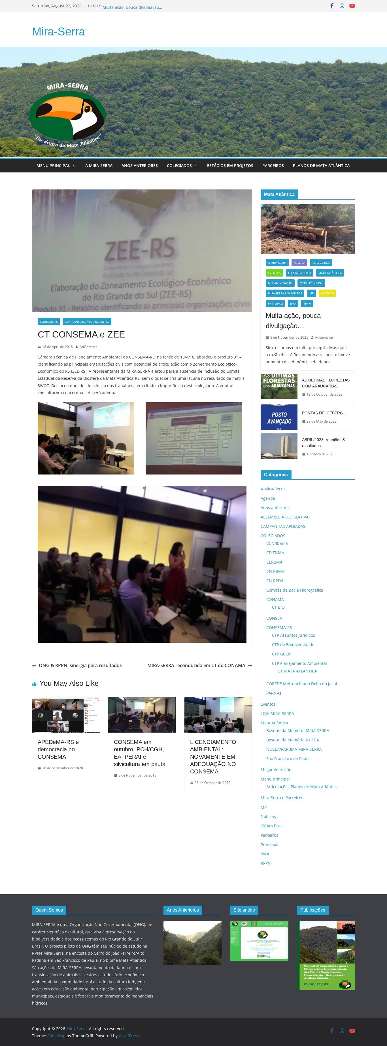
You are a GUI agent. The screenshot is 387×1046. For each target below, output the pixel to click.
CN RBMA (275, 571)
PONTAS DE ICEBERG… (324, 413)
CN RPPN (274, 580)
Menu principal (53, 165)
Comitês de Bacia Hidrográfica (294, 590)
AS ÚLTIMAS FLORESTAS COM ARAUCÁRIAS (326, 383)
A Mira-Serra (98, 165)
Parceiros (273, 165)
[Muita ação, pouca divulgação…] (308, 229)
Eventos (274, 273)
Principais (275, 303)
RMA (293, 303)
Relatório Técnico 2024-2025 (129, 6)
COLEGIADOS (321, 263)
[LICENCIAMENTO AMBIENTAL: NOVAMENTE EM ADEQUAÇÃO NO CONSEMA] (218, 701)
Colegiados (179, 165)
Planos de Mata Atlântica (321, 165)
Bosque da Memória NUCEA (292, 740)
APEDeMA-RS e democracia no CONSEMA (58, 749)
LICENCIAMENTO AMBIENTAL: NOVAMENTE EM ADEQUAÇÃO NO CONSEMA (213, 757)
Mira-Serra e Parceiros (285, 293)
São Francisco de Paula (288, 758)
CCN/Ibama (277, 543)
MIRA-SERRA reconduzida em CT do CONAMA (196, 665)
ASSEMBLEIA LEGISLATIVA (285, 517)
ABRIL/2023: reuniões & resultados (323, 442)
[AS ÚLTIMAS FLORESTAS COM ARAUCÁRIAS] (279, 387)
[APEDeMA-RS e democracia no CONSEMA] (66, 701)
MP (311, 293)
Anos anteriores (276, 507)
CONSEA (274, 618)
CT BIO (278, 607)
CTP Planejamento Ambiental (87, 322)
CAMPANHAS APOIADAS (283, 526)
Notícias (327, 293)
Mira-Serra (58, 31)
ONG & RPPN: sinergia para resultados (80, 665)
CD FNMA (275, 552)
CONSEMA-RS (49, 322)
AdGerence (88, 346)
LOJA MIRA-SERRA (299, 273)
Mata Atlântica (330, 273)
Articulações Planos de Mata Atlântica (302, 786)
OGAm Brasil (273, 825)
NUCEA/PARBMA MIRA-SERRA (294, 749)
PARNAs (273, 693)
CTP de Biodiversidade (293, 644)
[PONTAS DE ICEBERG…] (279, 417)
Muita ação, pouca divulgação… (293, 321)
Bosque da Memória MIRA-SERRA (297, 730)
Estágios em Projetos (230, 165)
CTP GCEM (282, 654)
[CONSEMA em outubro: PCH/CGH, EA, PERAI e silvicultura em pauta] (142, 701)
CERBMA (274, 562)
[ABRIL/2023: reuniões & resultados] (279, 447)
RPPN (307, 303)
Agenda (299, 263)
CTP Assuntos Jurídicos (293, 635)
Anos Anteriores (140, 165)
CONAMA (275, 599)
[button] (73, 166)
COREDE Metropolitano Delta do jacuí (301, 683)
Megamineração (280, 283)
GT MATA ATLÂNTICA (297, 671)
